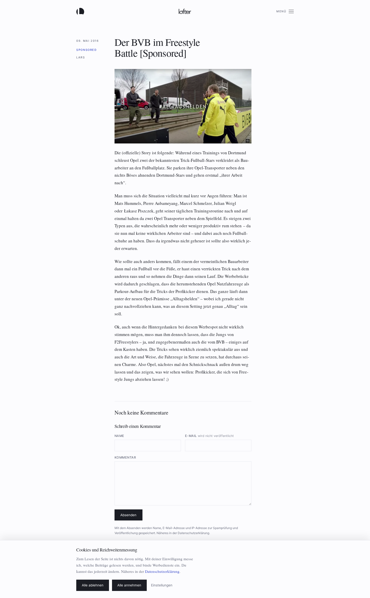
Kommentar (125, 457)
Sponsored (86, 50)
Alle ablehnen (92, 585)
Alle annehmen (129, 585)
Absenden (128, 515)
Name (119, 436)
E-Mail (209, 436)
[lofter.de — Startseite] (81, 11)
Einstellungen (161, 585)
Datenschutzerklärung (193, 533)
